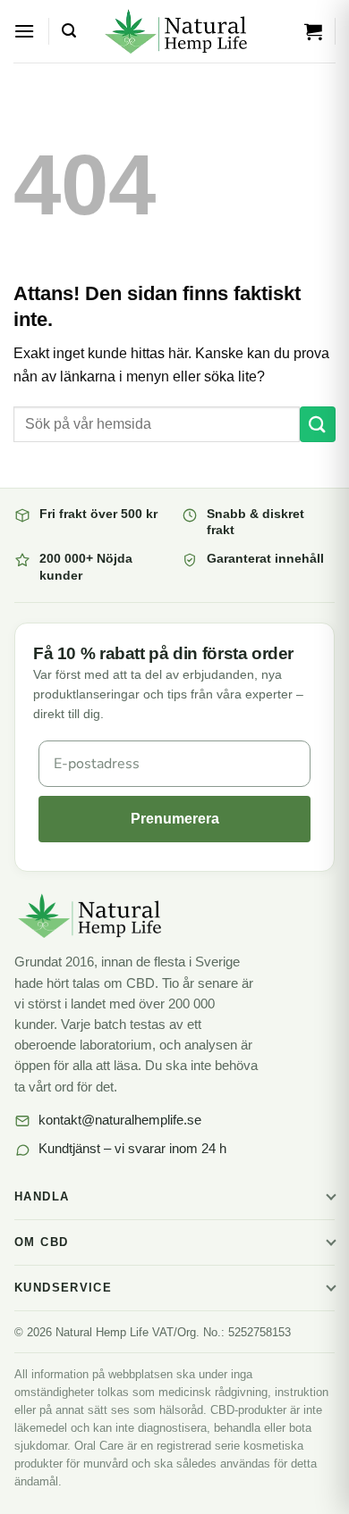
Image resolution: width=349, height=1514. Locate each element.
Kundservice (63, 1288)
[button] (24, 31)
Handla (41, 1197)
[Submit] (318, 423)
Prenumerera (175, 818)
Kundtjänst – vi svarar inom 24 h (132, 1149)
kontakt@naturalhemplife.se (119, 1120)
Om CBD (41, 1242)
